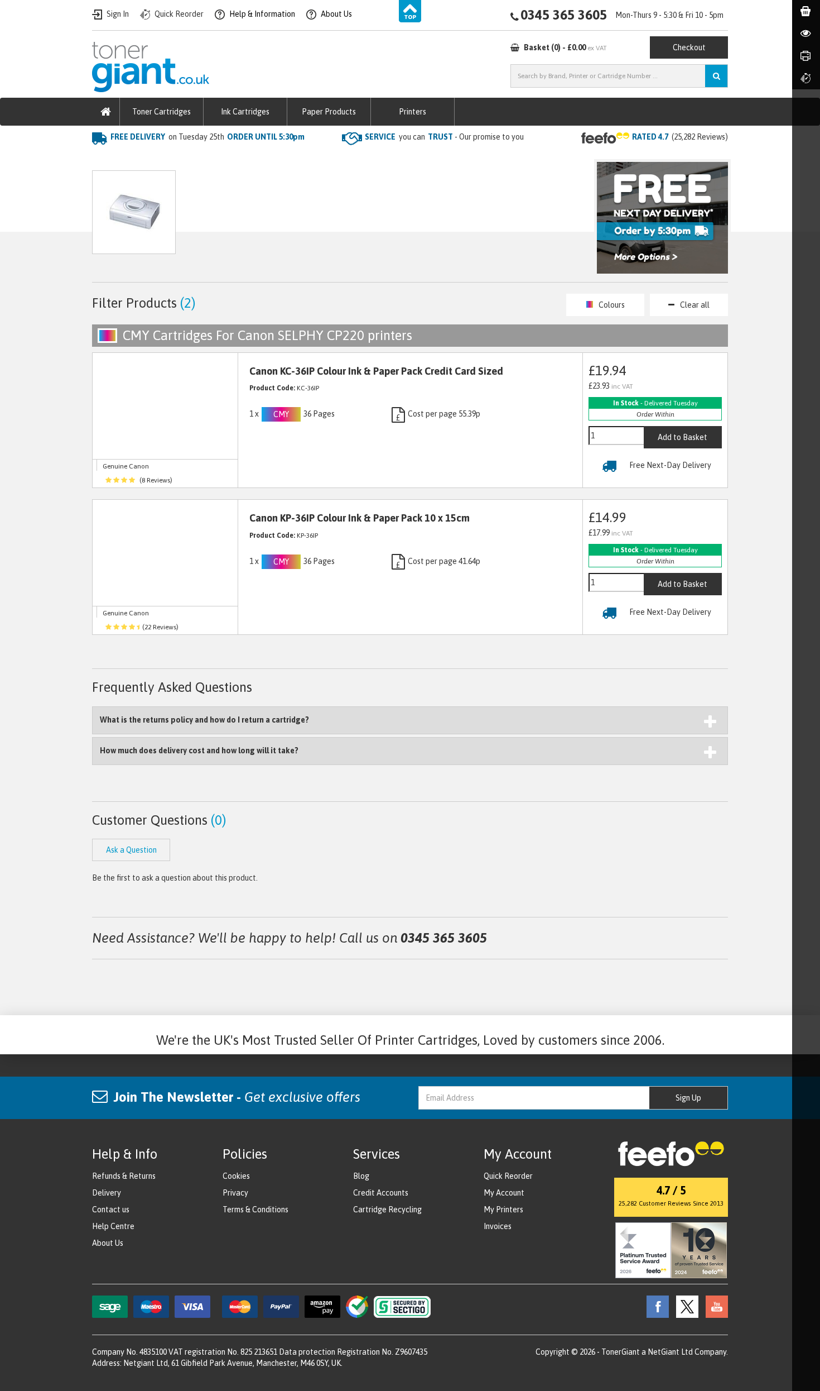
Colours (612, 304)
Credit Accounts (380, 1192)
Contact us (110, 1209)
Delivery (106, 1192)
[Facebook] (655, 1306)
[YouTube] (714, 1306)
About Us (107, 1243)
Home (104, 159)
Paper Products (329, 111)
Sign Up (688, 1097)
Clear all (695, 304)
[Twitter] (684, 1306)
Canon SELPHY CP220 (277, 159)
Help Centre (113, 1226)
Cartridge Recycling (387, 1209)
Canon (209, 159)
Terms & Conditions (255, 1209)
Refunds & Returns (124, 1176)
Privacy (235, 1192)
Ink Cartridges (245, 111)
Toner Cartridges (161, 111)
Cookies (236, 1176)
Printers (412, 111)
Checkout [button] (689, 47)
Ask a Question (328, 217)
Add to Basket (682, 437)
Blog (361, 1176)
